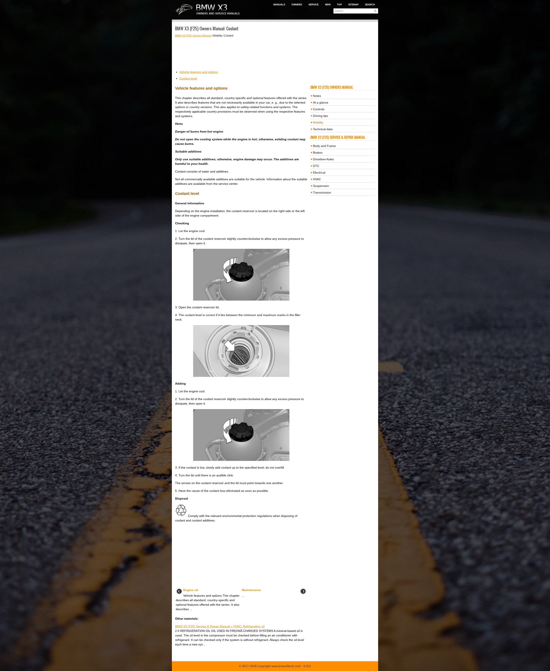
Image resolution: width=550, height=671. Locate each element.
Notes (317, 96)
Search (370, 4)
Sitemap (353, 4)
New (327, 4)
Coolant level (188, 78)
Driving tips (320, 116)
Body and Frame (324, 146)
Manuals (279, 4)
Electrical (319, 172)
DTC (316, 166)
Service (314, 4)
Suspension (321, 186)
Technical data (323, 129)
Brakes (317, 152)
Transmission (322, 192)
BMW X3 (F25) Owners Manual (193, 35)
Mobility (318, 122)
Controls (318, 109)
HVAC (317, 179)
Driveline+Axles (323, 159)
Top (339, 4)
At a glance (320, 102)
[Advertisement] (241, 54)
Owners (297, 4)
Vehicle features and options (198, 72)
